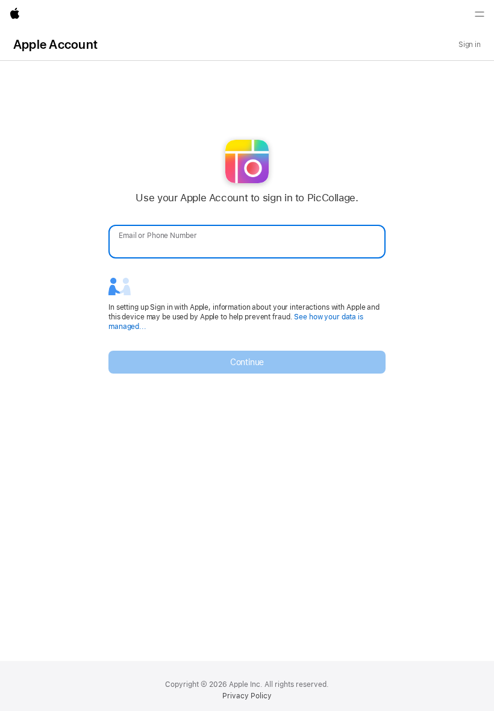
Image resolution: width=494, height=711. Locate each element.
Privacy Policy (247, 696)
